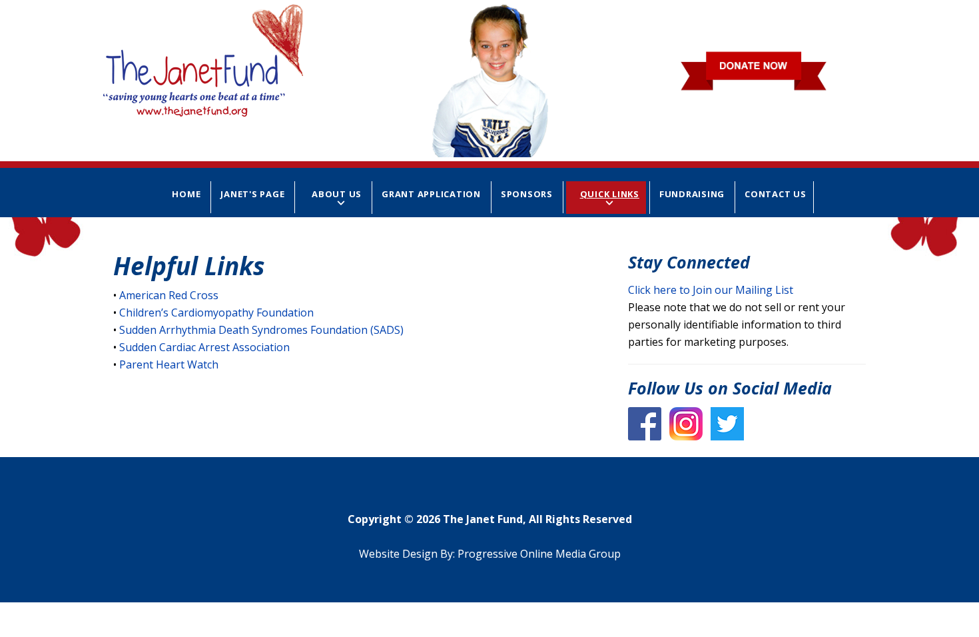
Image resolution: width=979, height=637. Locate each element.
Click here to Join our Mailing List (710, 290)
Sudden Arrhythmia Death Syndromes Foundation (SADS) (261, 329)
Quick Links (609, 194)
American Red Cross (168, 295)
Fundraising (692, 194)
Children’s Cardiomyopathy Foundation (216, 312)
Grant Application (431, 194)
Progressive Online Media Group (539, 553)
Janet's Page (252, 194)
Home (186, 194)
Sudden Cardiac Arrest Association (204, 347)
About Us (337, 194)
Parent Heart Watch (168, 364)
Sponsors (527, 194)
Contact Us (776, 194)
